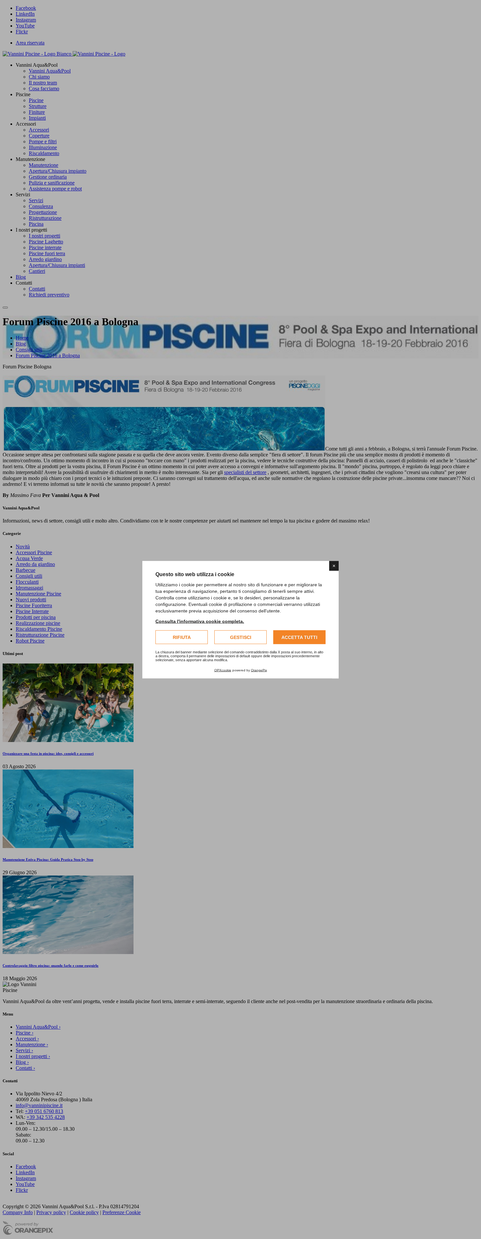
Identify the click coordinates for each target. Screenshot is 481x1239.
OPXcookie (222, 670)
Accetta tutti (299, 637)
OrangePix (259, 670)
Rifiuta (182, 637)
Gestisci (240, 637)
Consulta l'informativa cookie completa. (199, 621)
